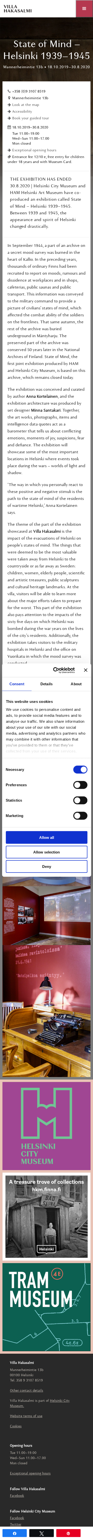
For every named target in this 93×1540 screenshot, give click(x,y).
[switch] (80, 785)
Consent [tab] (16, 684)
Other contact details (26, 1391)
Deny (46, 866)
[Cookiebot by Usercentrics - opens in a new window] (55, 670)
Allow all (46, 837)
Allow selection (46, 852)
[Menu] (84, 8)
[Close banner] (85, 670)
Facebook (17, 1496)
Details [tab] (46, 684)
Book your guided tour (30, 118)
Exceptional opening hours (34, 150)
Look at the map (25, 105)
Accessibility (22, 112)
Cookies (16, 1426)
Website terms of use (26, 1416)
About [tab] (76, 684)
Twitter (15, 1525)
